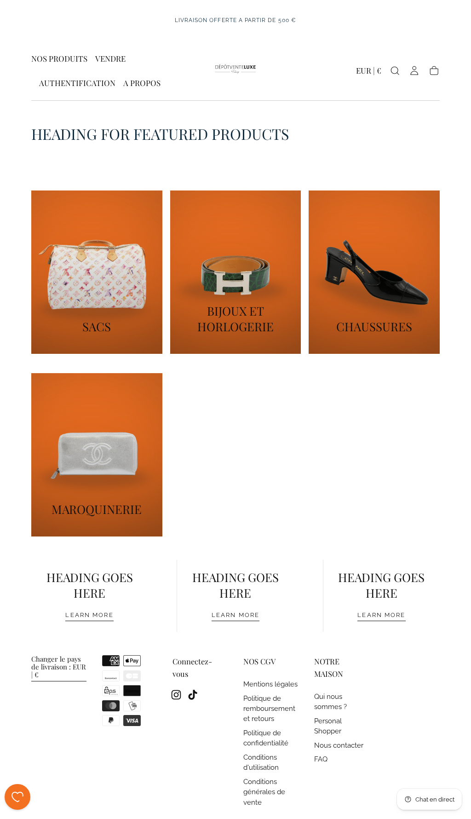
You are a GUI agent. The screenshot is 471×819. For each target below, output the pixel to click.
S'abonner (292, 431)
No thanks (235, 464)
